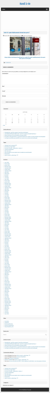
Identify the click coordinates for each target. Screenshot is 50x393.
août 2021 (7, 205)
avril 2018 (7, 261)
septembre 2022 (8, 187)
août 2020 (7, 222)
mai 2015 (6, 311)
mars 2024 (7, 162)
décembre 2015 (8, 301)
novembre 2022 (8, 184)
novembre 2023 (8, 168)
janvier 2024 (7, 165)
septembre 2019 (8, 238)
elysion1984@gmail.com (16, 35)
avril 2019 (7, 245)
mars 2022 (7, 196)
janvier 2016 (7, 299)
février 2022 (7, 197)
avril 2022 (7, 194)
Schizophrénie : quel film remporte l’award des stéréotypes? (16, 132)
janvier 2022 (7, 198)
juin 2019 (6, 242)
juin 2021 (6, 208)
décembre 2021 (8, 200)
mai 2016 (6, 294)
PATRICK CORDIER (8, 359)
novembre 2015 (8, 302)
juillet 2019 (7, 240)
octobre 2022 (7, 186)
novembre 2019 (8, 235)
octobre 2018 (7, 253)
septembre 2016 (8, 288)
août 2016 (7, 290)
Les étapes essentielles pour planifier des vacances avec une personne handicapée (21, 138)
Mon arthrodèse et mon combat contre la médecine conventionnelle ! (18, 152)
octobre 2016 (7, 287)
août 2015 (7, 306)
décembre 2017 (8, 267)
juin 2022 (6, 191)
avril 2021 (7, 211)
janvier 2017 (7, 282)
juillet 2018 (7, 257)
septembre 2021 (8, 204)
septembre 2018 (8, 254)
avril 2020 (7, 228)
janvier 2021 (7, 215)
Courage (29, 389)
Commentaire (5, 73)
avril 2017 (7, 278)
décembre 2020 (8, 217)
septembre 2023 (8, 170)
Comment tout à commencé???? (11, 145)
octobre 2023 (7, 169)
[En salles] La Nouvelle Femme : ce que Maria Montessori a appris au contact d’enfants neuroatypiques (25, 136)
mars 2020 (7, 229)
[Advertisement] (25, 21)
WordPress (24, 389)
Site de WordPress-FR (9, 326)
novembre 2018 (8, 252)
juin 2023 (6, 175)
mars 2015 (7, 313)
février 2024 (7, 163)
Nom (3, 86)
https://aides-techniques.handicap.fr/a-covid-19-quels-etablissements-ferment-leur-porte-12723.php (25, 58)
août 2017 (7, 273)
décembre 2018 (8, 250)
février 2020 (7, 231)
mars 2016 (7, 297)
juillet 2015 (7, 308)
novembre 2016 (8, 285)
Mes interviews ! (8, 150)
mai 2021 (6, 210)
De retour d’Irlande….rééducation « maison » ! (14, 148)
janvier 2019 (7, 249)
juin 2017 (6, 275)
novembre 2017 (8, 268)
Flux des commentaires (9, 325)
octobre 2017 (7, 270)
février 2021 (7, 214)
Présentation (7, 153)
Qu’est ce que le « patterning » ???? (11, 155)
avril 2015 (7, 312)
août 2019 (7, 239)
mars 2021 (7, 212)
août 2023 (7, 172)
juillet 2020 (7, 224)
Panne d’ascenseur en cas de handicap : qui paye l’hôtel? (16, 135)
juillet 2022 (7, 190)
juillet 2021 (7, 207)
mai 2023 (6, 176)
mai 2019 (6, 243)
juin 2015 (6, 309)
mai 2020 (6, 226)
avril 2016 (7, 295)
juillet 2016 (7, 291)
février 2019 (7, 247)
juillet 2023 (7, 173)
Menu (3, 9)
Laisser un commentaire (27, 35)
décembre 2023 (8, 166)
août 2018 (7, 256)
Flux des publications (9, 323)
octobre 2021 (7, 203)
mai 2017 (6, 277)
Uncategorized (8, 62)
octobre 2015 (7, 304)
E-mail (3, 91)
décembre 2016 (8, 284)
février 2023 (7, 180)
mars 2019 (7, 246)
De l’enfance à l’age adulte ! (10, 146)
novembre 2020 (8, 218)
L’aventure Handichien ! (9, 149)
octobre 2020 (7, 219)
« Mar (4, 125)
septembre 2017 (8, 271)
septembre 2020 (8, 221)
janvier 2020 (7, 232)
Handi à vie (25, 3)
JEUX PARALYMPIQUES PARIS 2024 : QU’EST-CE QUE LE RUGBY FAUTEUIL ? (20, 133)
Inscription (7, 321)
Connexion (7, 322)
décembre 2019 (8, 233)
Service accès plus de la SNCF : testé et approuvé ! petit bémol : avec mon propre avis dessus (27, 361)
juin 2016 (6, 292)
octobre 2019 (7, 236)
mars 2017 (7, 280)
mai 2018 (6, 260)
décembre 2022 (8, 183)
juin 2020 (6, 225)
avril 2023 (7, 177)
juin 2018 (6, 259)
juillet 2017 (7, 274)
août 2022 (7, 189)
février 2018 (7, 264)
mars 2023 (7, 179)
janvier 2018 (7, 266)
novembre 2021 (8, 201)
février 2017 (7, 281)
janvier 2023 (7, 182)
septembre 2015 (8, 305)
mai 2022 (6, 193)
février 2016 (7, 298)
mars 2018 (7, 263)
